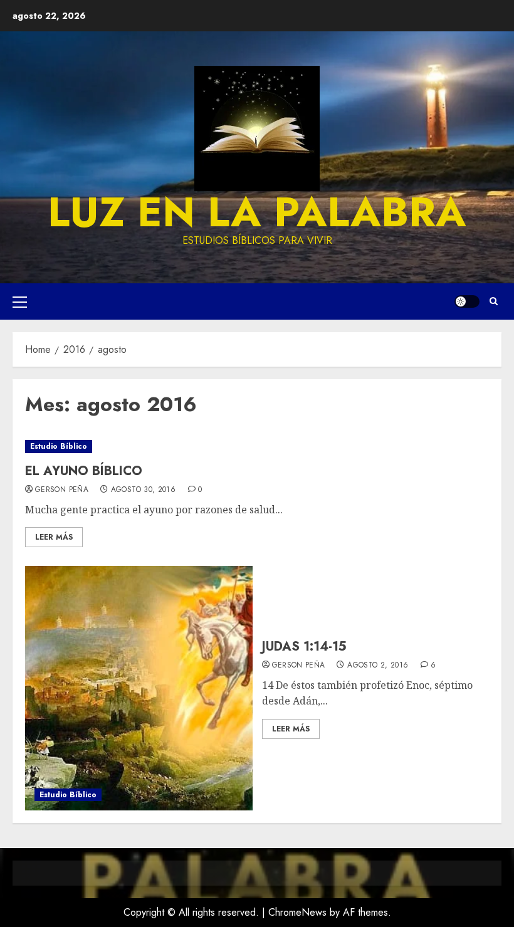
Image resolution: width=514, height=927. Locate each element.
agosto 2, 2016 (377, 666)
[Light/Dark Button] (467, 301)
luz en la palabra (257, 212)
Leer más (54, 537)
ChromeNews (297, 912)
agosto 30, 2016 (143, 490)
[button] (20, 301)
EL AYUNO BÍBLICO (83, 471)
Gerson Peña (61, 490)
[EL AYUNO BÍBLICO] (257, 446)
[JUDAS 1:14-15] (139, 688)
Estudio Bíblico (58, 446)
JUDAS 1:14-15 (304, 646)
